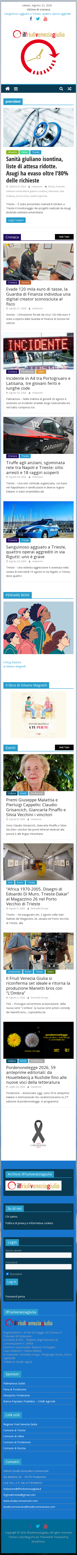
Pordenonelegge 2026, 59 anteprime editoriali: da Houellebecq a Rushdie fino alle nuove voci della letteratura (36, 1075)
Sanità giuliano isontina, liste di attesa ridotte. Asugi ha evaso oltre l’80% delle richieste (37, 169)
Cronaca (12, 282)
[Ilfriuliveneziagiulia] (7, 89)
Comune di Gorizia (14, 1448)
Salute (24, 152)
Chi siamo (11, 1216)
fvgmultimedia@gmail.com (19, 1495)
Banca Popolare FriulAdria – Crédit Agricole (29, 1401)
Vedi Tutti (64, 236)
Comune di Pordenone (17, 1442)
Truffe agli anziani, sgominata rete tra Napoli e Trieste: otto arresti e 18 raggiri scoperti (35, 467)
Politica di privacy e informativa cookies (29, 1223)
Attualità (12, 152)
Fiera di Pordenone (14, 1389)
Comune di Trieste (14, 1430)
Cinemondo (14, 971)
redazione (37, 186)
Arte (10, 882)
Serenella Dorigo (39, 908)
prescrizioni (22, 196)
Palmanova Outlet (14, 1383)
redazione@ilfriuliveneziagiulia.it (22, 1489)
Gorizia (25, 282)
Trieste (35, 152)
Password (11, 1262)
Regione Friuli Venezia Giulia (20, 1424)
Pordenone (27, 371)
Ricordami (15, 1274)
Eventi (23, 793)
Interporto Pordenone (16, 1395)
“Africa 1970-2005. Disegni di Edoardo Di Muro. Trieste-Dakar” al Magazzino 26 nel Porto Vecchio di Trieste (37, 896)
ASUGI (51, 186)
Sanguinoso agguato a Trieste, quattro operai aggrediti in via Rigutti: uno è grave (36, 552)
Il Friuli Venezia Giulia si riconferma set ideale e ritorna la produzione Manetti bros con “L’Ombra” (38, 985)
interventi (53, 191)
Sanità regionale (38, 196)
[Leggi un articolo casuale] (69, 89)
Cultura (12, 793)
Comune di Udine (13, 1436)
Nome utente (13, 1250)
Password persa (15, 1296)
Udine (41, 371)
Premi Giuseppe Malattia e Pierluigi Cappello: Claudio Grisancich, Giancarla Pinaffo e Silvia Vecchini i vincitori (36, 807)
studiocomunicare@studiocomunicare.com (29, 1507)
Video (50, 971)
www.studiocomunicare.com (20, 1501)
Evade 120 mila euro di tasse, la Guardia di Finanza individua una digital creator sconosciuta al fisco (38, 296)
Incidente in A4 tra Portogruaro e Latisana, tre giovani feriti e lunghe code (38, 383)
